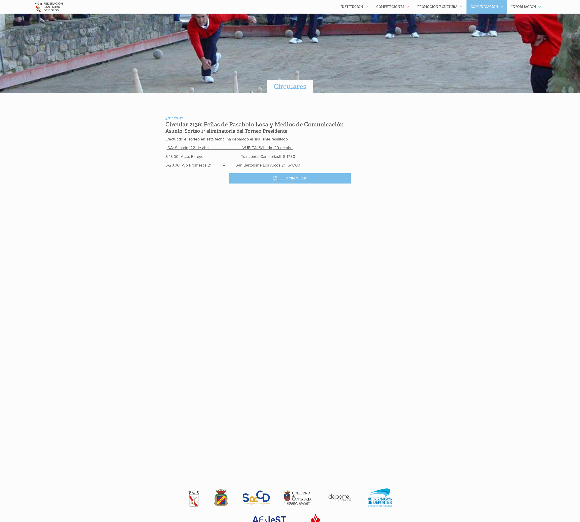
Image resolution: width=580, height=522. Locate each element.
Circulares (290, 86)
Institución (352, 7)
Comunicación (484, 7)
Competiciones (390, 7)
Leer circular (293, 178)
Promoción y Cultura (437, 7)
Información (523, 7)
